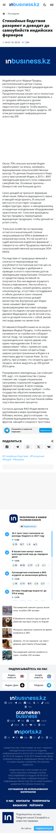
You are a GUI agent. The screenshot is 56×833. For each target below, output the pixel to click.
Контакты (23, 801)
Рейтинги (36, 805)
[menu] (4, 4)
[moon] (44, 4)
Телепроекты (41, 801)
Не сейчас (26, 828)
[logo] (24, 4)
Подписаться (44, 828)
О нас (10, 801)
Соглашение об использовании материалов (28, 790)
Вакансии (20, 805)
